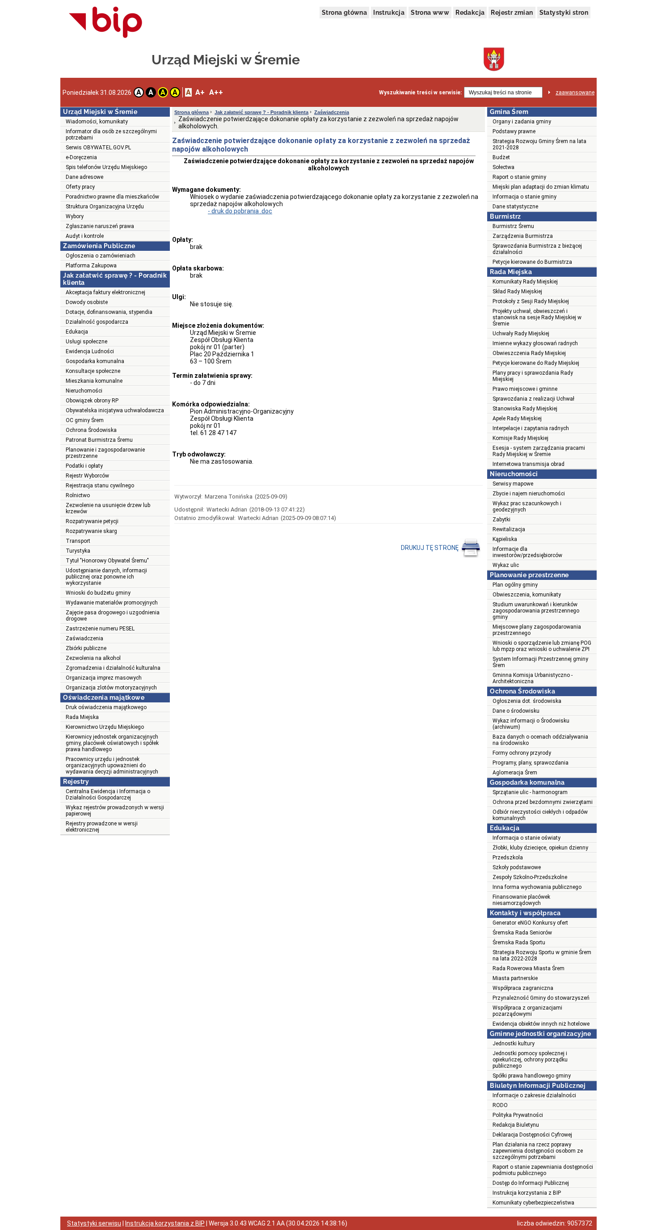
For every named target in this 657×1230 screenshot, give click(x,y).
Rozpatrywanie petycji (92, 521)
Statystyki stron (563, 12)
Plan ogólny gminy (515, 585)
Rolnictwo (78, 495)
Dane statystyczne (515, 206)
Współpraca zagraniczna (523, 988)
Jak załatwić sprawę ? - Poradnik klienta (261, 112)
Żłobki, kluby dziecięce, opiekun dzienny (540, 848)
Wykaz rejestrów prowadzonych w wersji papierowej (115, 810)
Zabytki (501, 519)
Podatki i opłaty (84, 466)
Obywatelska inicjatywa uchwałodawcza (115, 410)
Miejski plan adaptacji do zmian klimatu (541, 187)
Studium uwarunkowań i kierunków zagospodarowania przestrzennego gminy (536, 610)
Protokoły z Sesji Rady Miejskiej (531, 301)
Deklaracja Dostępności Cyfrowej (532, 1135)
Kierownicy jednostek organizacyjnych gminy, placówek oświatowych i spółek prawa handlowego (112, 743)
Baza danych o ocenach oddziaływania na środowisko (540, 740)
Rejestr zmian (512, 12)
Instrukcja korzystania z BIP (527, 1193)
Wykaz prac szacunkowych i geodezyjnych (527, 506)
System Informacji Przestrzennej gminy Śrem (540, 662)
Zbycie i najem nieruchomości (529, 493)
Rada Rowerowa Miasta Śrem (528, 968)
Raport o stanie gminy (519, 177)
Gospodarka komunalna (95, 361)
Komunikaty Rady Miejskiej (525, 282)
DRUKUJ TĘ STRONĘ (430, 547)
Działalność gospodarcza (97, 322)
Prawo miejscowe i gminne (525, 389)
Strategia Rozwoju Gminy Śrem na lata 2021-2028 (539, 144)
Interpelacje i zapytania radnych (531, 428)
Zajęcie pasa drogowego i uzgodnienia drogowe (113, 615)
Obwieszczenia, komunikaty (527, 595)
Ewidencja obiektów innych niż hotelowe (541, 1024)
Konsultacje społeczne (93, 371)
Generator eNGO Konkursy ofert (530, 923)
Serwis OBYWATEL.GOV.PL (98, 147)
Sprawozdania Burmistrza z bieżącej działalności (537, 249)
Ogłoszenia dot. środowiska (527, 701)
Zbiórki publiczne (86, 648)
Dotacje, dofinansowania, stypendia (109, 312)
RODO (500, 1105)
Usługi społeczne (86, 341)
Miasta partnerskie (515, 978)
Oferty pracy (80, 187)
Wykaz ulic (506, 565)
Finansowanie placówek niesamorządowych (521, 900)
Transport (78, 541)
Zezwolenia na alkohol (93, 658)
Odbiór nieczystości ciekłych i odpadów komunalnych (540, 815)
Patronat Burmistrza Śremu (99, 440)
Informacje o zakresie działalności (534, 1095)
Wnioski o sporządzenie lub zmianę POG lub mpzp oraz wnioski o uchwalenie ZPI (542, 646)
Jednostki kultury (514, 1043)
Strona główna (344, 12)
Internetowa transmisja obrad (528, 464)
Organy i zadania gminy (522, 121)
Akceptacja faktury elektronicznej (105, 292)
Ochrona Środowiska (91, 430)
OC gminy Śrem (85, 420)
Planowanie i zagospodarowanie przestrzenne (105, 453)
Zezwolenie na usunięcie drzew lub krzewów (108, 508)
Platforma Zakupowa (91, 265)
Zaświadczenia (84, 638)
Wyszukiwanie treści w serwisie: (420, 92)
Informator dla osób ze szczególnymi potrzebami (111, 134)
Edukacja (77, 332)
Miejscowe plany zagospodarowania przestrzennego (537, 630)
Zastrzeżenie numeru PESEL (100, 629)
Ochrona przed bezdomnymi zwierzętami (543, 802)
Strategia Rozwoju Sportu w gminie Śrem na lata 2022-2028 (542, 955)
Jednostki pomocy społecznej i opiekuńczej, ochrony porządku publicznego (530, 1059)
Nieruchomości (84, 391)
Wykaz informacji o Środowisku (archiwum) (531, 724)
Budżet (501, 157)
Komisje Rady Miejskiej (520, 438)
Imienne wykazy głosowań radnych (535, 343)
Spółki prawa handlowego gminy (532, 1076)
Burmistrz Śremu (513, 226)
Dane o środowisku (516, 711)
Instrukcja (388, 12)
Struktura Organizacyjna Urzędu (105, 206)
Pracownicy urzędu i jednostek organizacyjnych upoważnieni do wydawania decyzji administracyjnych (112, 765)
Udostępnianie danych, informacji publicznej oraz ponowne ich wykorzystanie (106, 576)
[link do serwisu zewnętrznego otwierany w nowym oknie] (106, 23)
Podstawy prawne (514, 131)
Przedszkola (508, 857)
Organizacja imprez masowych (104, 678)
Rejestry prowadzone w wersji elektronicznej (102, 826)
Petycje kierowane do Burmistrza (532, 262)
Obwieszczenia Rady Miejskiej (529, 353)
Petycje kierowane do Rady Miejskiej (536, 363)
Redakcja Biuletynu (516, 1125)
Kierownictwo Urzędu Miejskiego (105, 727)
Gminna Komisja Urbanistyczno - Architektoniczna (533, 678)
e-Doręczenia (81, 157)
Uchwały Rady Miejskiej (521, 333)
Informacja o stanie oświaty (526, 838)
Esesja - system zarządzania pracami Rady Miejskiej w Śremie (539, 451)
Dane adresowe (84, 177)
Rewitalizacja (509, 529)
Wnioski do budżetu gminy (98, 593)
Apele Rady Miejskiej (517, 418)
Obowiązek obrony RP (92, 400)
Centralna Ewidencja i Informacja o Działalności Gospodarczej (108, 794)
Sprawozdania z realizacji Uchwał (533, 399)
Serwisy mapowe (513, 484)
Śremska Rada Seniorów (522, 933)
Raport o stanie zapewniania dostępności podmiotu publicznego (543, 1170)
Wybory (75, 216)
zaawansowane (575, 92)
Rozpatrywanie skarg (91, 531)
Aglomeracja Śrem (515, 772)
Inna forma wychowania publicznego (537, 887)
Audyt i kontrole (85, 236)
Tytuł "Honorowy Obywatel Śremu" (107, 561)
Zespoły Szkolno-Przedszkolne (530, 877)
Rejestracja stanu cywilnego (100, 485)
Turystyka (78, 551)
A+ (200, 92)
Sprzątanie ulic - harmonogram (530, 792)
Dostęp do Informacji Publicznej (531, 1183)
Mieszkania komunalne (94, 381)
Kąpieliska (505, 539)
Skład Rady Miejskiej (517, 291)
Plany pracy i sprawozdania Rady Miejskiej (533, 376)
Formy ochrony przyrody (522, 753)
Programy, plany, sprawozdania (531, 763)
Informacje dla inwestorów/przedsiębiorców (527, 552)
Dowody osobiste (87, 302)
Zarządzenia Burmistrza (523, 236)
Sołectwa (503, 167)
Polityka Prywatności (518, 1115)
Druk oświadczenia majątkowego (106, 707)
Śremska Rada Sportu (519, 942)
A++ (216, 92)
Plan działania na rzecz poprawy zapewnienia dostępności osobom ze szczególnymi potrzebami (538, 1150)
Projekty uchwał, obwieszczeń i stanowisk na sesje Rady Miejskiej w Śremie (537, 317)
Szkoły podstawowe (517, 867)
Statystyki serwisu (94, 1223)
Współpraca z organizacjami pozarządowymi (527, 1011)
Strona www (430, 12)
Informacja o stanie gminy (524, 197)
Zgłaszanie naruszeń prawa (100, 226)
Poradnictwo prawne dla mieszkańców (112, 197)
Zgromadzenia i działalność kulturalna (113, 668)
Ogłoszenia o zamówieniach (100, 256)
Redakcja (469, 12)
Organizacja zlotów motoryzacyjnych (111, 688)
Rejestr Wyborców (87, 476)
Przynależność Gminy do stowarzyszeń (541, 998)
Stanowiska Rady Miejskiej (525, 409)
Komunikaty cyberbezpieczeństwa (533, 1203)
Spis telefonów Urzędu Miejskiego (106, 167)
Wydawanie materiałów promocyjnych (112, 603)
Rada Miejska (82, 717)
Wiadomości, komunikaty (97, 121)
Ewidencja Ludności (90, 351)
